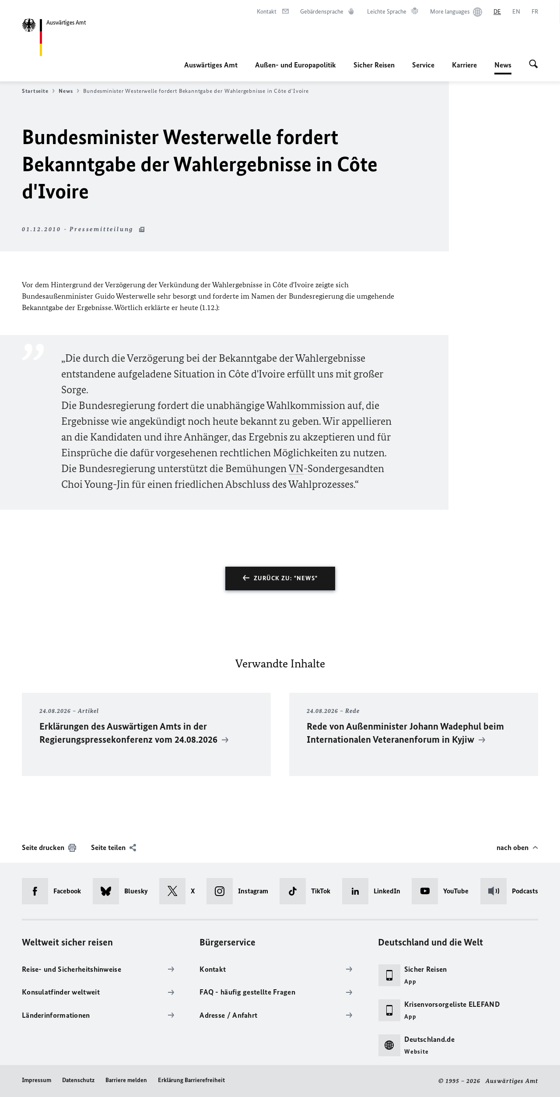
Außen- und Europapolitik (295, 64)
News (502, 67)
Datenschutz (78, 1080)
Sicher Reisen (374, 64)
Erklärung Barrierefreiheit (191, 1080)
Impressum (36, 1080)
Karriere (464, 64)
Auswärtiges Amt (211, 64)
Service (423, 64)
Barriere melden (126, 1080)
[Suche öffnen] (533, 64)
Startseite (35, 91)
